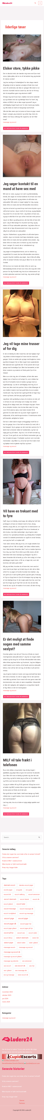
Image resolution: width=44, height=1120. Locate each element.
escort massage (10, 909)
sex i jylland (7, 970)
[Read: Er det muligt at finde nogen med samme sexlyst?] (22, 616)
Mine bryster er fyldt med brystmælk (14, 864)
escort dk (36, 899)
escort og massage (26, 913)
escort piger (23, 918)
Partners (22, 1103)
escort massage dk (26, 909)
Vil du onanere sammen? (10, 857)
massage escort (9, 947)
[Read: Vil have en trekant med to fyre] (22, 481)
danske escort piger (26, 885)
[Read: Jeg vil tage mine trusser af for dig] (22, 313)
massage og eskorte (11, 961)
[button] (35, 3)
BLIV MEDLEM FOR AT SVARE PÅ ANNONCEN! (16, 128)
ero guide (29, 890)
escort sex (21, 933)
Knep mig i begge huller (10, 867)
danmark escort (9, 885)
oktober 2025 (6, 995)
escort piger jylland (10, 928)
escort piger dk (10, 924)
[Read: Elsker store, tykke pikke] (22, 48)
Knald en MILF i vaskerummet (12, 861)
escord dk (7, 894)
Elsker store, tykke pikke (21, 68)
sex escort (7, 966)
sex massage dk (21, 970)
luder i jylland (33, 943)
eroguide (19, 890)
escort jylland (8, 904)
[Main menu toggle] (40, 3)
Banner (22, 1100)
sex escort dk (20, 966)
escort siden (33, 933)
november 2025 (7, 992)
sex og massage (9, 975)
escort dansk (24, 899)
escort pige (9, 918)
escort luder (21, 904)
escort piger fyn (25, 924)
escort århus (8, 938)
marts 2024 (6, 1002)
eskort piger (8, 943)
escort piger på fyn (26, 928)
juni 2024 (5, 998)
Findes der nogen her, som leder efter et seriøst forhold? (21, 854)
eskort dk (35, 938)
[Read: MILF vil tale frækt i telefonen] (22, 728)
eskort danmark (22, 938)
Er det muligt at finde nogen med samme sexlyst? (18, 644)
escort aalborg (20, 894)
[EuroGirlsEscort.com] (32, 1063)
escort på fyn (8, 933)
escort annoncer (34, 894)
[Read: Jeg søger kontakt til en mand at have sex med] (22, 156)
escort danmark (10, 899)
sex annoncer (27, 961)
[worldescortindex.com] (10, 1060)
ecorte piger (8, 890)
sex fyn (31, 966)
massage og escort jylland (12, 956)
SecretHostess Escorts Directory (13, 1063)
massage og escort (9, 122)
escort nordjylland (10, 913)
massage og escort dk (12, 952)
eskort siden (21, 943)
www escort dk (23, 975)
